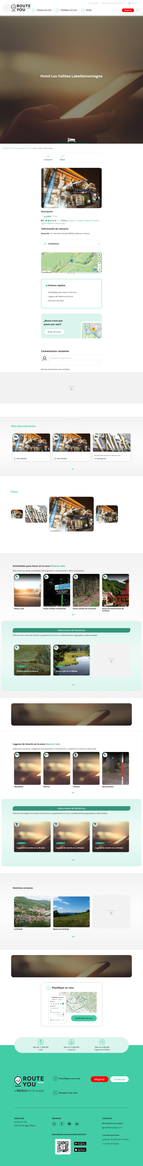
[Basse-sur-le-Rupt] (71, 912)
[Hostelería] (27, 768)
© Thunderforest (79, 273)
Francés (95, 220)
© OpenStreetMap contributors (93, 273)
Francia (17, 148)
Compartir (48, 159)
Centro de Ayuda (111, 1143)
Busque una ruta (68, 1092)
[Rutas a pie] (27, 590)
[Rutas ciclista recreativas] (56, 590)
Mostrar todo (57, 565)
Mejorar (128, 10)
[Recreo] (56, 768)
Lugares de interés (8, 148)
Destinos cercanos (56, 300)
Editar (62, 159)
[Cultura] (86, 768)
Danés (87, 220)
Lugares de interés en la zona (60, 296)
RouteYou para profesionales (113, 3)
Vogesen (22, 148)
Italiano (51, 223)
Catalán (80, 220)
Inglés (43, 223)
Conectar (119, 1079)
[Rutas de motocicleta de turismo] (115, 590)
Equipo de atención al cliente (116, 1139)
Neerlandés (60, 223)
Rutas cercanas (54, 332)
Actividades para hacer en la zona (62, 292)
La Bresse (29, 148)
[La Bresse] (32, 912)
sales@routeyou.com (113, 1127)
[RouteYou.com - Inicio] (20, 7)
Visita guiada (93, 3)
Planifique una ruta (69, 1078)
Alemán (72, 220)
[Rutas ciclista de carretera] (86, 590)
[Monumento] (115, 768)
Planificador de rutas (84, 1018)
